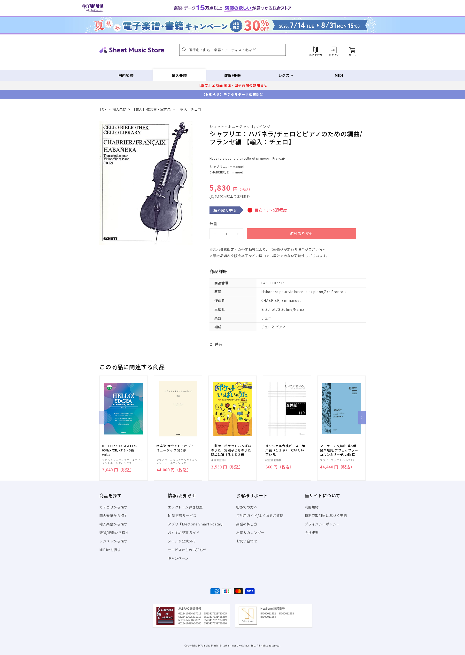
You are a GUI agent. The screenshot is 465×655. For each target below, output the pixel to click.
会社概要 (312, 532)
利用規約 (312, 507)
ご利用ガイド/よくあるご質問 (259, 515)
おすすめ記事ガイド (184, 532)
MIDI (339, 75)
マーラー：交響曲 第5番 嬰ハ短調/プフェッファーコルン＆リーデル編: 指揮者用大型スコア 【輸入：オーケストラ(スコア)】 (339, 450)
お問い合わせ (246, 541)
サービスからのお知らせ (187, 549)
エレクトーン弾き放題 (185, 507)
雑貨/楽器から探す (114, 532)
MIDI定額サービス (182, 515)
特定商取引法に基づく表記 (326, 515)
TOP (103, 109)
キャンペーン (178, 558)
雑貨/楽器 (232, 75)
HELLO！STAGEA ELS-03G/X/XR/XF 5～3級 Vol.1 (120, 450)
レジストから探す (113, 541)
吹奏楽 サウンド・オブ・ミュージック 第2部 (175, 448)
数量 (213, 223)
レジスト (285, 75)
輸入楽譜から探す (113, 524)
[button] (232, 50)
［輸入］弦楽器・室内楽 (151, 109)
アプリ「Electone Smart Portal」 (196, 524)
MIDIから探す (110, 549)
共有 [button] (218, 344)
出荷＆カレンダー (250, 532)
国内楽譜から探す (113, 515)
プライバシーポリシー (322, 524)
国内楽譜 (125, 75)
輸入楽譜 (179, 75)
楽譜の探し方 (246, 524)
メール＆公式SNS (182, 541)
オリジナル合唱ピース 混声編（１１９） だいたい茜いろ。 (285, 450)
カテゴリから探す (113, 507)
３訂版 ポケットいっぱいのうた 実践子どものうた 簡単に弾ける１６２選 (232, 450)
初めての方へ (246, 507)
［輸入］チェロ (189, 109)
